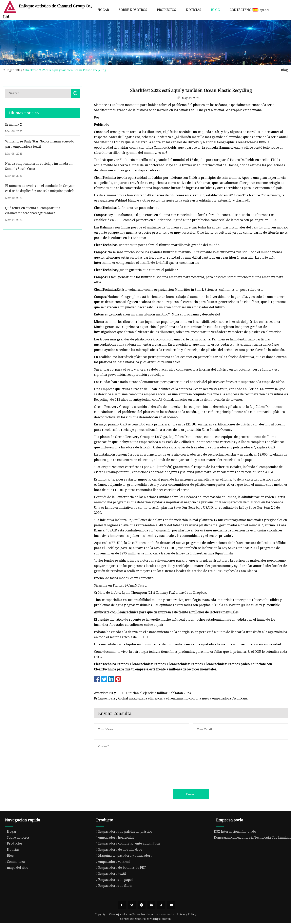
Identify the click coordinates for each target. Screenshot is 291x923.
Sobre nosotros (133, 10)
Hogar (103, 10)
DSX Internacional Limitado (235, 831)
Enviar (191, 794)
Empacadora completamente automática (129, 843)
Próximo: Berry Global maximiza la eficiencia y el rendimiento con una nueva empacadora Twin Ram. (171, 698)
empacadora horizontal (116, 837)
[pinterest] (142, 905)
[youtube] (171, 905)
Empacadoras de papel (115, 879)
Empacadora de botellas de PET (122, 867)
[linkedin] (151, 905)
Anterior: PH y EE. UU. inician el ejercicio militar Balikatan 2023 (142, 693)
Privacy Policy (186, 914)
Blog (215, 10)
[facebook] (122, 905)
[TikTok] (161, 905)
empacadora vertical (114, 861)
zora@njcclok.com (158, 919)
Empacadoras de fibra (115, 885)
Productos (166, 10)
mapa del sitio (17, 867)
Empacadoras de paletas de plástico (125, 831)
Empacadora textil (112, 873)
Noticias (193, 10)
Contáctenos (241, 10)
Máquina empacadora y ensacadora (125, 855)
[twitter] (132, 905)
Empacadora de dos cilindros (120, 849)
